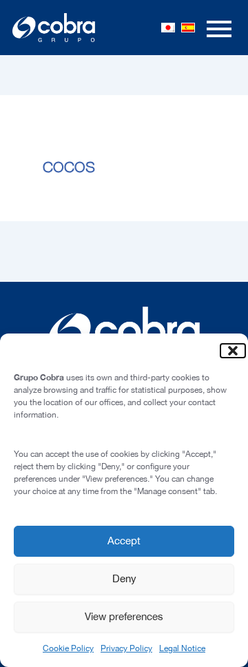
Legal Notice (182, 648)
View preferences (124, 616)
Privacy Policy (126, 648)
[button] (227, 351)
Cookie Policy (68, 648)
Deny (124, 578)
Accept (124, 540)
